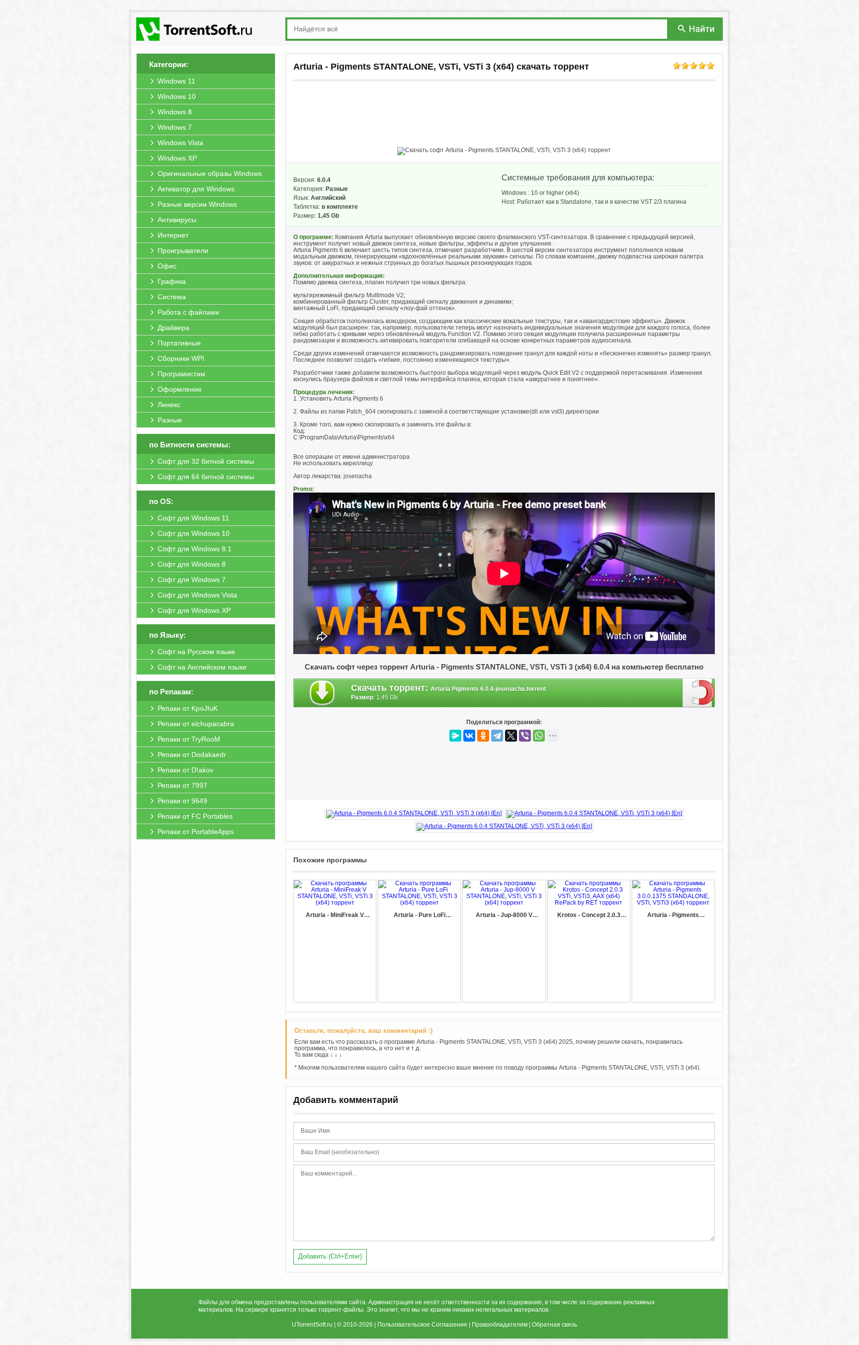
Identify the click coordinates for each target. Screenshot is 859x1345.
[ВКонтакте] (469, 736)
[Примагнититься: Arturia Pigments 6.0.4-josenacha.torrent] (699, 692)
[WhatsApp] (539, 736)
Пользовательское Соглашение (422, 1324)
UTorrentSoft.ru (312, 1324)
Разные (337, 188)
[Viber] (525, 736)
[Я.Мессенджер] (455, 736)
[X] (511, 736)
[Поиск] (697, 28)
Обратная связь (554, 1324)
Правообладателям (499, 1324)
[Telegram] (497, 736)
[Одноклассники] (483, 736)
